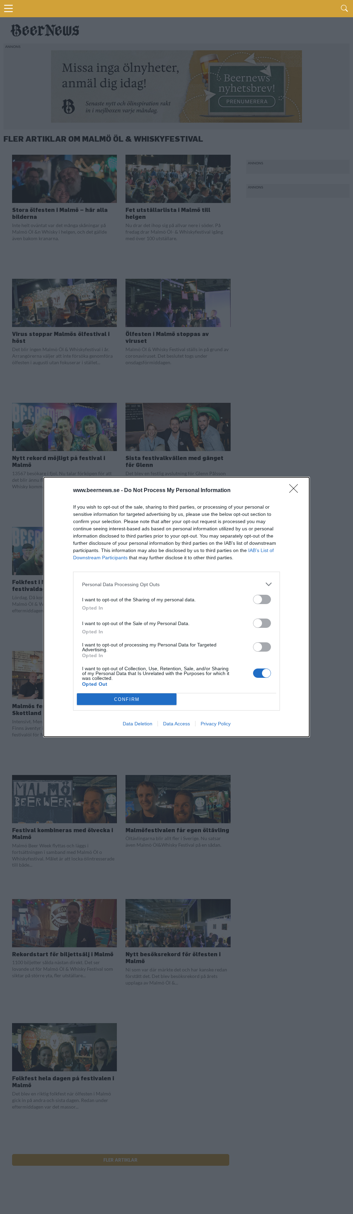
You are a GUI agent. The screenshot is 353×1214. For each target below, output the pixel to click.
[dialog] (176, 607)
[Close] (295, 490)
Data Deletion (137, 723)
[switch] (262, 599)
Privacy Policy (216, 723)
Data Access (176, 723)
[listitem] (176, 584)
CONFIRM (127, 699)
